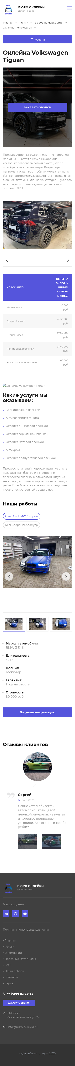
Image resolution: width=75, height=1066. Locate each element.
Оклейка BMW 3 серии (21, 516)
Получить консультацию (37, 712)
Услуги (39, 39)
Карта (8, 983)
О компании (13, 953)
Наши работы (14, 971)
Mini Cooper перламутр (21, 525)
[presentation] (7, 260)
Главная (10, 940)
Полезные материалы (20, 959)
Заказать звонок (37, 107)
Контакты (11, 977)
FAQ (7, 965)
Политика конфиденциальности (26, 929)
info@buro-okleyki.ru (23, 1027)
